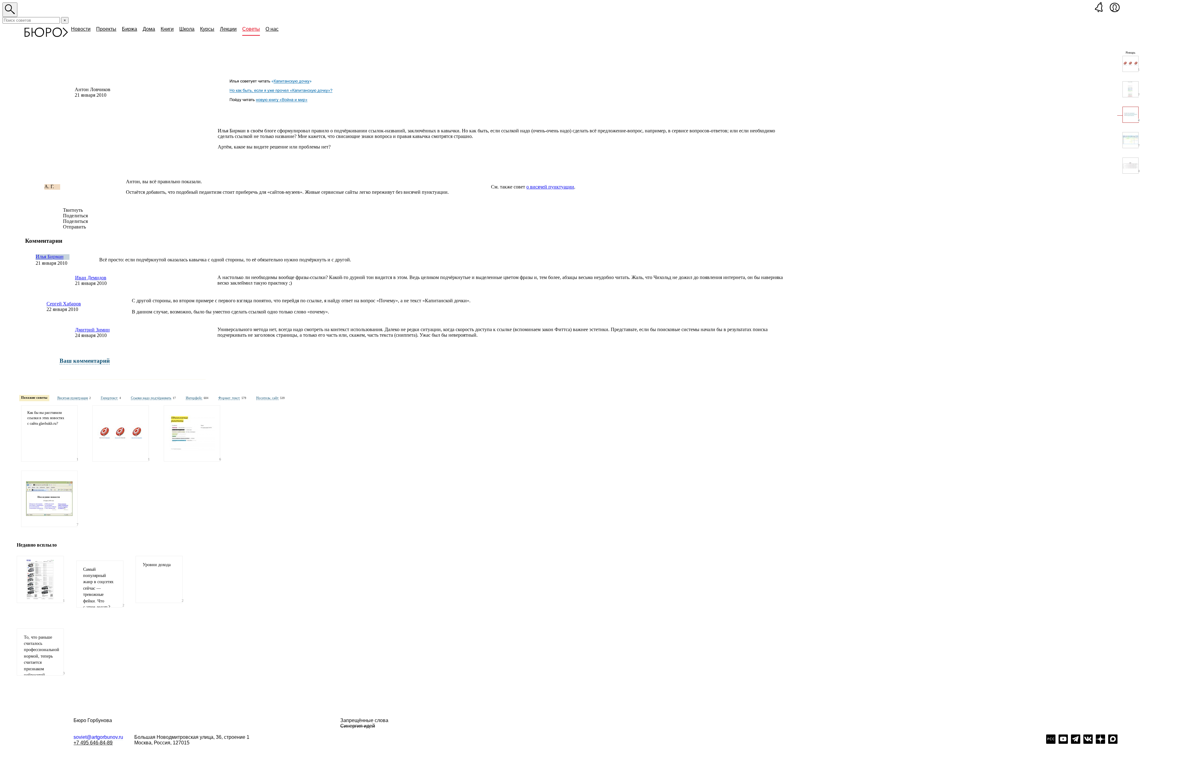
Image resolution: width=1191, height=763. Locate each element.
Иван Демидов (90, 277)
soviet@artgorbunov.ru (98, 737)
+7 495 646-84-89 (93, 742)
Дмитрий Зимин (92, 329)
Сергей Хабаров (64, 303)
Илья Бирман (50, 257)
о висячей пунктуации (550, 186)
